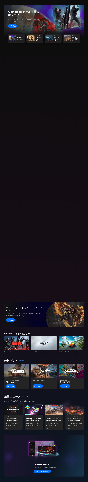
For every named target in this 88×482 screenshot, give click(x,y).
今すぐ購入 (13, 26)
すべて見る (23, 360)
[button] (44, 111)
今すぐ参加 (11, 320)
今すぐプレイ (10, 386)
